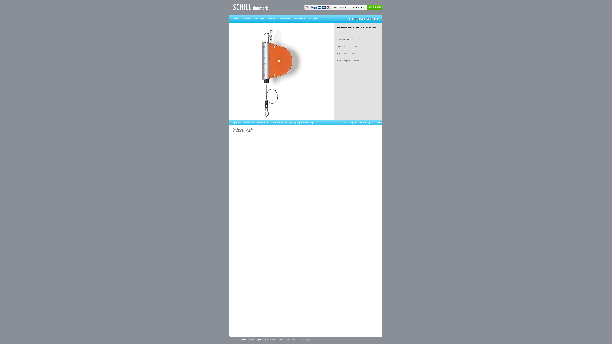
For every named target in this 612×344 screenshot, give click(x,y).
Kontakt (248, 19)
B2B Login (261, 19)
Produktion (302, 19)
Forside (238, 19)
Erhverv (273, 19)
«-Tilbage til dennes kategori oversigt (363, 122)
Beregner (315, 19)
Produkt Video (287, 19)
